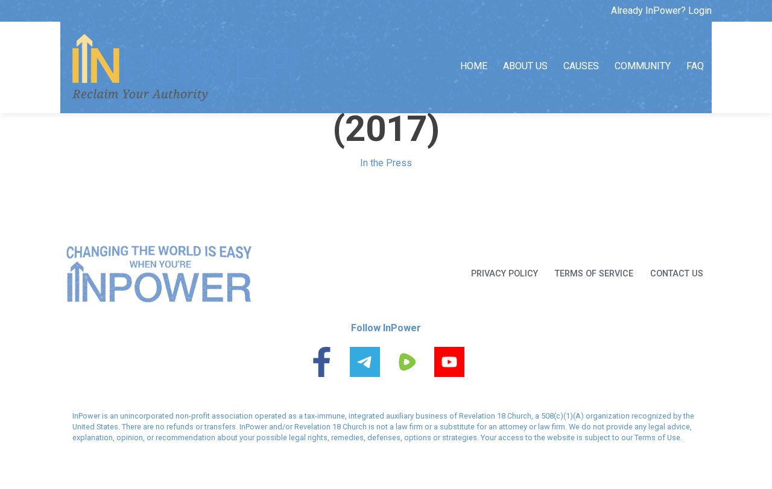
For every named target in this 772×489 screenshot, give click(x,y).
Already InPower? (661, 10)
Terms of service (594, 274)
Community (643, 66)
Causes (581, 66)
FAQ (695, 66)
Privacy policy (504, 274)
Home (473, 66)
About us (525, 66)
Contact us (676, 274)
